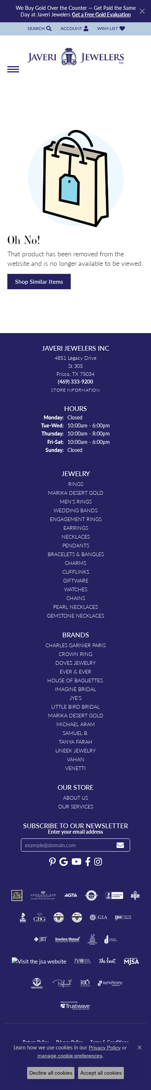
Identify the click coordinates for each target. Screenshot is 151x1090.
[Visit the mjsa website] (131, 961)
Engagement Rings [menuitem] (76, 519)
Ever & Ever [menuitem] (75, 671)
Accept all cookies (101, 1073)
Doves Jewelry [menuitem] (75, 662)
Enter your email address (75, 831)
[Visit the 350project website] (16, 895)
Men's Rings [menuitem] (76, 501)
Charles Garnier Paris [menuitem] (75, 645)
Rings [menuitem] (75, 483)
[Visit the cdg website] (58, 917)
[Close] (142, 11)
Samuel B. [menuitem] (75, 732)
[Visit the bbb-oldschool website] (135, 895)
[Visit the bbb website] (23, 917)
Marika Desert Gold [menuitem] (75, 492)
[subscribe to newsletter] (120, 845)
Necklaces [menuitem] (76, 536)
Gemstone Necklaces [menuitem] (75, 615)
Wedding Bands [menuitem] (75, 510)
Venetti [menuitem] (75, 768)
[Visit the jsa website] (39, 961)
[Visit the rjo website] (85, 983)
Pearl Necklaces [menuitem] (75, 606)
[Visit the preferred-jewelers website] (62, 983)
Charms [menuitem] (75, 562)
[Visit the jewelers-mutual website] (67, 939)
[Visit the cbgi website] (39, 917)
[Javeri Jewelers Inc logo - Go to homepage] (75, 54)
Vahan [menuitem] (75, 759)
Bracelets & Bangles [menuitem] (76, 554)
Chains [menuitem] (75, 597)
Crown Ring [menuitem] (75, 653)
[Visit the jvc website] (82, 961)
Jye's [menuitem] (75, 697)
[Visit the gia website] (98, 917)
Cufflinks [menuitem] (75, 571)
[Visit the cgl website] (76, 917)
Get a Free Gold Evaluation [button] (101, 14)
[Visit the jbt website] (41, 939)
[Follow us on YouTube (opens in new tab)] (76, 861)
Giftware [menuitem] (75, 580)
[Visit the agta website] (70, 895)
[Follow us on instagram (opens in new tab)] (98, 861)
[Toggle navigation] (13, 73)
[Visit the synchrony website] (110, 983)
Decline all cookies (50, 1073)
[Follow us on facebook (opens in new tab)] (88, 861)
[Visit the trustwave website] (75, 1005)
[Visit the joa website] (110, 939)
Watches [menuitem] (75, 589)
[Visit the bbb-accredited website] (114, 895)
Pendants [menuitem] (75, 545)
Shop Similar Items (39, 281)
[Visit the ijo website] (123, 917)
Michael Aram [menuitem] (75, 724)
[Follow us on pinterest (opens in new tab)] (52, 861)
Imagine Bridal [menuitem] (75, 689)
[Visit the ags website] (43, 895)
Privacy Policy (105, 1048)
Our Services (75, 806)
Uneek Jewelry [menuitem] (75, 750)
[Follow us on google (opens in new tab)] (63, 861)
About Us (75, 797)
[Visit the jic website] (92, 939)
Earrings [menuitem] (75, 527)
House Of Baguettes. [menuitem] (75, 680)
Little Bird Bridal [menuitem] (75, 706)
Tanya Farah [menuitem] (75, 741)
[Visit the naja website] (37, 983)
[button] (39, 28)
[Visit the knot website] (107, 961)
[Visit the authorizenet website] (91, 895)
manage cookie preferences (69, 1056)
